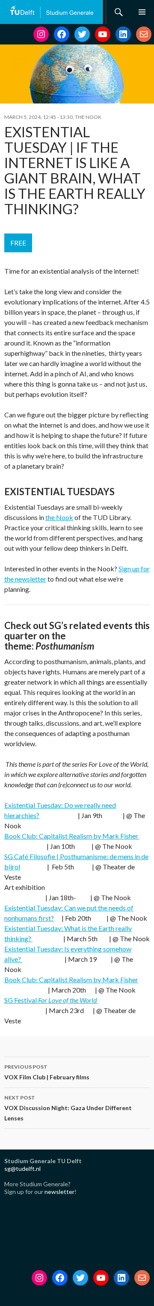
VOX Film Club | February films (46, 1072)
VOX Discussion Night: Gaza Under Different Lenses (68, 1108)
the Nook (59, 517)
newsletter (59, 1191)
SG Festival (50, 1000)
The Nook (88, 117)
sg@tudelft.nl (22, 1168)
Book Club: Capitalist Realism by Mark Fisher (71, 836)
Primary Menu (142, 12)
